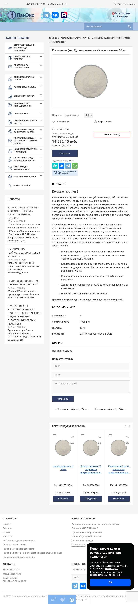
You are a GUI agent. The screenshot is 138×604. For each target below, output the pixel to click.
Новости (14, 199)
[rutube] (64, 15)
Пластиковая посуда (82, 540)
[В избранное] (61, 121)
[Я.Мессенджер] (55, 166)
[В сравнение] (102, 121)
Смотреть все (78, 544)
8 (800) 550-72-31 (35, 4)
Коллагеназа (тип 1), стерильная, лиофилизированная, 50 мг (91, 469)
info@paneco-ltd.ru (57, 4)
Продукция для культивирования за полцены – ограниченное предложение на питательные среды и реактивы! (24, 315)
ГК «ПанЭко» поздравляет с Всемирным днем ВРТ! (24, 283)
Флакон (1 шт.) (112, 134)
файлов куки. (111, 568)
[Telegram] (68, 166)
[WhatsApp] (75, 166)
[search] (129, 26)
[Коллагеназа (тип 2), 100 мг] (63, 446)
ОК (110, 582)
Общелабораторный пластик (86, 536)
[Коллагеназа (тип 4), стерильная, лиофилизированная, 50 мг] (119, 446)
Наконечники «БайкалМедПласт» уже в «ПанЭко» (24, 253)
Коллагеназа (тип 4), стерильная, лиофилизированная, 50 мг (119, 469)
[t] (46, 15)
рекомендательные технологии (105, 575)
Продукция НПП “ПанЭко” (85, 528)
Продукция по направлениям (87, 532)
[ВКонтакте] (61, 166)
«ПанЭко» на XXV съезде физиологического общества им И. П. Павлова (23, 212)
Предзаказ (65, 153)
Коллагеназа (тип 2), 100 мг (63, 468)
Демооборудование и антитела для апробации (96, 524)
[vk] (55, 15)
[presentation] (125, 426)
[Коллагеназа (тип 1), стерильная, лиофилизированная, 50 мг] (91, 446)
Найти (88, 115)
